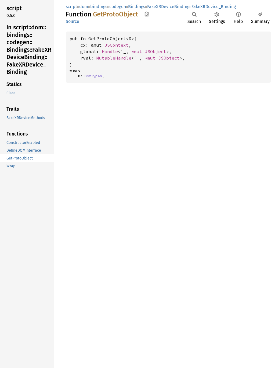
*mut (138, 51)
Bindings (136, 6)
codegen (117, 6)
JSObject (155, 51)
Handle (110, 51)
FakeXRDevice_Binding (213, 6)
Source (72, 21)
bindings (98, 6)
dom (83, 6)
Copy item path (146, 14)
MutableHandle (113, 58)
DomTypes (93, 76)
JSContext (116, 45)
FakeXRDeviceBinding (168, 6)
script (71, 6)
